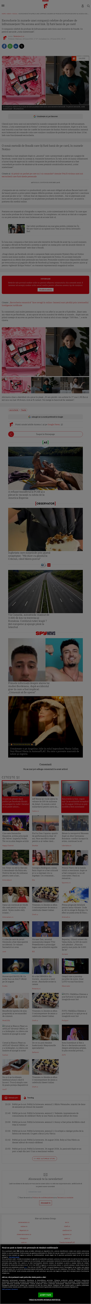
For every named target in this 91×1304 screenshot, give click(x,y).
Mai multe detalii (14, 1257)
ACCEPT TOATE (45, 1295)
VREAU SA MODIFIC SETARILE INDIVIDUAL (45, 1300)
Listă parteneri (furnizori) (10, 1289)
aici (26, 1267)
